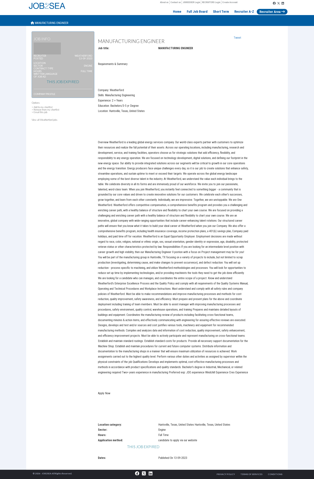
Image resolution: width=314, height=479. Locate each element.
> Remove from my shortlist (45, 109)
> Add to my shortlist (42, 107)
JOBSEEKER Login (191, 2)
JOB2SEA (46, 473)
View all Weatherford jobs (44, 120)
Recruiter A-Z (244, 11)
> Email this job (39, 112)
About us (164, 2)
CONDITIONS (275, 474)
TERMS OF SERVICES (251, 474)
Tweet (237, 37)
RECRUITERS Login (211, 2)
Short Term (221, 11)
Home (177, 11)
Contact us (175, 2)
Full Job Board (197, 11)
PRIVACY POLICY (226, 474)
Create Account (229, 2)
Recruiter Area (270, 12)
